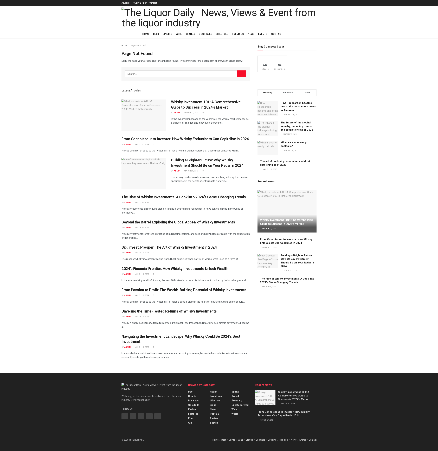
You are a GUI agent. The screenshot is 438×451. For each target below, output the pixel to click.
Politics (214, 414)
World (234, 414)
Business (193, 400)
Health (213, 391)
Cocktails (205, 34)
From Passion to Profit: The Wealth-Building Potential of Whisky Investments (183, 290)
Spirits (167, 34)
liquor (213, 405)
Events (262, 34)
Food (191, 418)
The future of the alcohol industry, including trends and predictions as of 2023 (297, 126)
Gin (190, 422)
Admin (177, 112)
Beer (156, 34)
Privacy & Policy (140, 3)
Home (145, 34)
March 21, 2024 (191, 112)
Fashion (192, 409)
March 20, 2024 (191, 171)
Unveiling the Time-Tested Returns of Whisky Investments (169, 311)
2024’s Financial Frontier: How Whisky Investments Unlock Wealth (174, 269)
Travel (235, 396)
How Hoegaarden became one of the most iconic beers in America (298, 106)
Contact (153, 3)
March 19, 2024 (141, 253)
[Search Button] (241, 73)
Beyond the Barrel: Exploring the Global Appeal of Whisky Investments (178, 222)
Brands (190, 34)
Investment (216, 396)
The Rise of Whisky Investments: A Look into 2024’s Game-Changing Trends (183, 197)
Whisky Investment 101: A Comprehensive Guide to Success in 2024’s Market (293, 395)
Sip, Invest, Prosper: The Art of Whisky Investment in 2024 (169, 247)
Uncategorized (240, 405)
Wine (179, 34)
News (251, 34)
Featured (193, 414)
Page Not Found (138, 45)
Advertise (126, 3)
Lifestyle (222, 34)
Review (214, 418)
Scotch (214, 422)
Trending (238, 34)
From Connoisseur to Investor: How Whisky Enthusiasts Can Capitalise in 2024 (185, 139)
